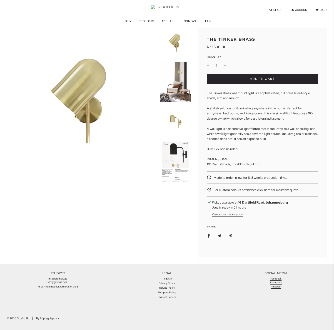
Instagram (276, 282)
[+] (225, 65)
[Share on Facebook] (208, 236)
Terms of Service (166, 297)
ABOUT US (169, 21)
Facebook (276, 278)
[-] (208, 65)
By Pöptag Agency (47, 318)
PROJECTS (146, 21)
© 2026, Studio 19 (17, 318)
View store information (227, 214)
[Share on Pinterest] (231, 236)
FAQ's (209, 21)
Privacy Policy (167, 283)
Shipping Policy (167, 292)
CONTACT (191, 21)
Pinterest (276, 286)
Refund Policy (167, 287)
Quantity (214, 57)
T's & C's (167, 278)
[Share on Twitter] (219, 236)
